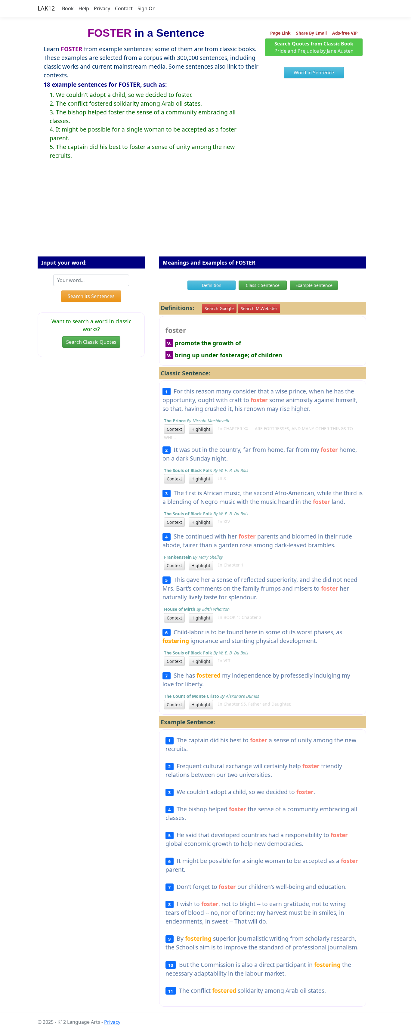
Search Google (219, 308)
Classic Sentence (263, 285)
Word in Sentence (314, 72)
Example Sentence (313, 285)
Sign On (147, 8)
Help (84, 8)
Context (174, 429)
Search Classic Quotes (91, 342)
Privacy (102, 8)
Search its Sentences (91, 296)
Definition (211, 285)
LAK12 (46, 8)
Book (68, 8)
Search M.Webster (259, 308)
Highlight (200, 429)
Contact (124, 8)
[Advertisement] (205, 213)
